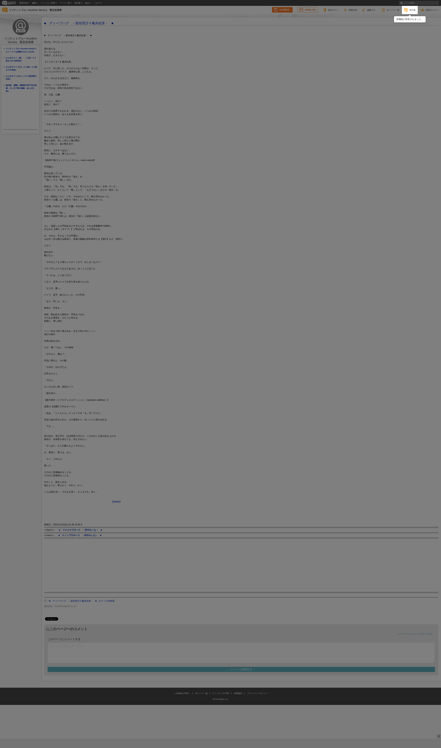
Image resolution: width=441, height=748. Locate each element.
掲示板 (412, 10)
